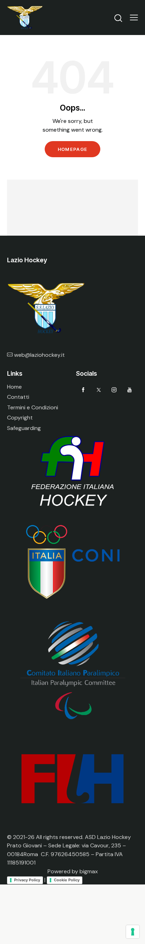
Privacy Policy (27, 879)
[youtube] (129, 390)
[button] (134, 17)
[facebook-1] (83, 390)
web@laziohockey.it (39, 355)
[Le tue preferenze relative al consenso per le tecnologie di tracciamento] (132, 931)
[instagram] (114, 390)
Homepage (72, 149)
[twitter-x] (99, 390)
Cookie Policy (67, 879)
